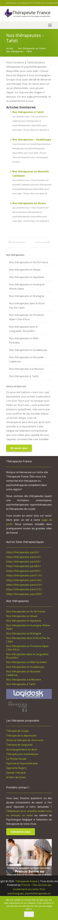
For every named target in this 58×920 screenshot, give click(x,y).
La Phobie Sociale (16, 758)
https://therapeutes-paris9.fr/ (23, 571)
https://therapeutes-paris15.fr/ (24, 584)
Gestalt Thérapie (16, 772)
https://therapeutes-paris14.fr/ (24, 580)
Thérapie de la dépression (21, 735)
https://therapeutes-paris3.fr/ (23, 561)
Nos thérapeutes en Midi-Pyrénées (24, 340)
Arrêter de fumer (16, 777)
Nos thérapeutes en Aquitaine (26, 277)
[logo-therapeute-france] (29, 14)
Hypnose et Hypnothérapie (22, 763)
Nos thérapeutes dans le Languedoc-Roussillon (23, 329)
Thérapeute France (26, 881)
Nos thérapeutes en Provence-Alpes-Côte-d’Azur (27, 317)
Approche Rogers (16, 768)
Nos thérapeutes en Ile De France (28, 262)
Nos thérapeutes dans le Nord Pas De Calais (26, 305)
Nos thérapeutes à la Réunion (26, 369)
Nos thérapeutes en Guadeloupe (28, 350)
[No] (54, 907)
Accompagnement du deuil (21, 749)
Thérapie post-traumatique (22, 754)
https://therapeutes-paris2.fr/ (23, 557)
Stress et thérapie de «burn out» (25, 740)
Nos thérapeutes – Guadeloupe (31, 139)
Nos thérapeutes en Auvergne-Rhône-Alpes (27, 286)
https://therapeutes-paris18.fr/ (24, 594)
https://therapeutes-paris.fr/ (22, 552)
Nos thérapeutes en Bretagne (26, 296)
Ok (29, 914)
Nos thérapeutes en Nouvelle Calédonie (26, 359)
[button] (50, 25)
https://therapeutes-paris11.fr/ (24, 575)
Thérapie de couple (17, 731)
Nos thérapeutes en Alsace (29, 203)
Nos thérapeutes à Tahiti (28, 112)
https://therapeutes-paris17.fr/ (24, 589)
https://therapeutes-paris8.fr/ (23, 566)
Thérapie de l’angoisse (19, 744)
